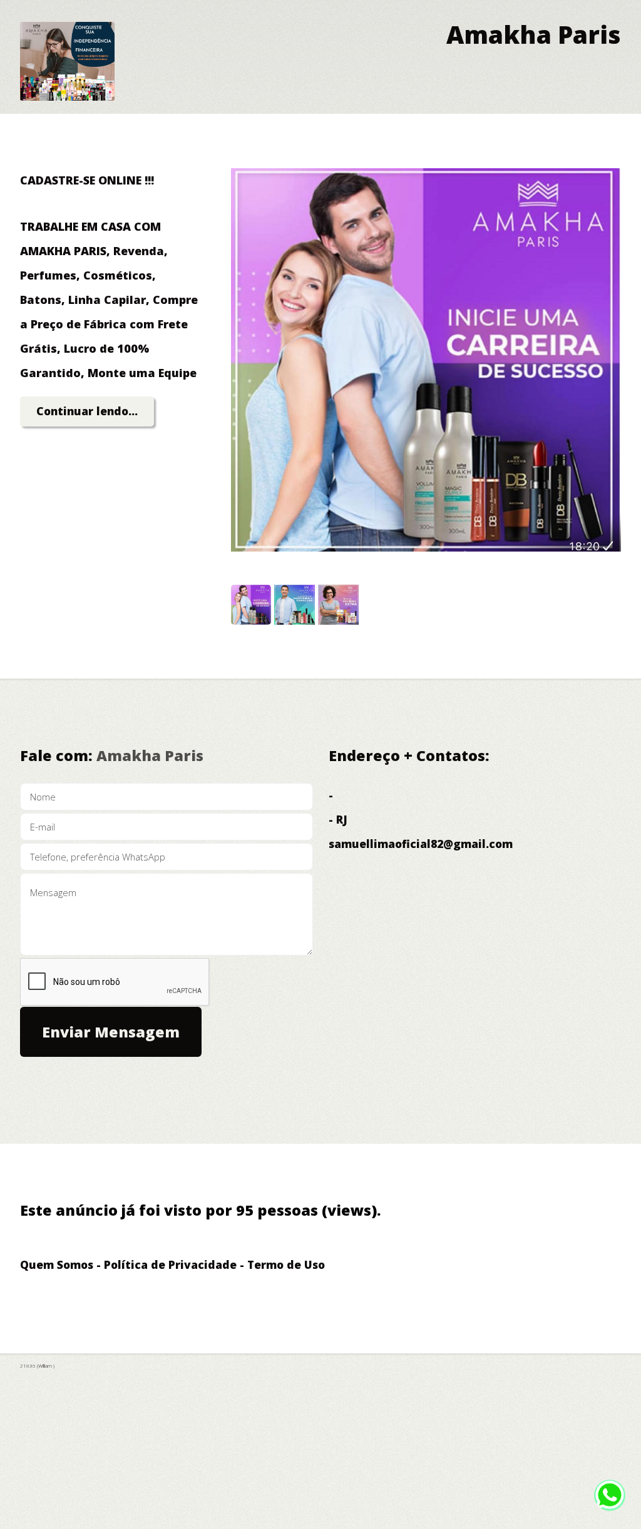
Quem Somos (56, 1264)
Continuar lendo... (87, 410)
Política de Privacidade (170, 1264)
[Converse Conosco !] (609, 1502)
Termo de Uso (286, 1264)
